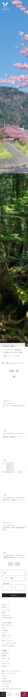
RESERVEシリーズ (6, 667)
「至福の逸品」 (5, 632)
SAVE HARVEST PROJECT (8, 647)
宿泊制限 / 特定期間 (6, 683)
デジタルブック (5, 634)
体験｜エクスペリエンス (7, 642)
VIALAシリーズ (5, 665)
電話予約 (4, 614)
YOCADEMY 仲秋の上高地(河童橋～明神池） (14, 530)
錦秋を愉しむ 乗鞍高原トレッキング (12, 439)
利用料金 (4, 680)
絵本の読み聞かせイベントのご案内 (12, 474)
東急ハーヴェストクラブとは (8, 675)
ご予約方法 (4, 678)
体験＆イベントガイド (7, 637)
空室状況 (4, 609)
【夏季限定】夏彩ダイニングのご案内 (13, 559)
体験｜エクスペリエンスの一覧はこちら (11, 358)
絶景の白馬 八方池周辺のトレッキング (14, 501)
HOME (3, 364)
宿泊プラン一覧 (5, 660)
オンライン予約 (5, 611)
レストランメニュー (6, 662)
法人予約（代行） (6, 617)
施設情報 (4, 657)
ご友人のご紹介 (5, 688)
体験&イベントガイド (11, 364)
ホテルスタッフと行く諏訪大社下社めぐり (13, 408)
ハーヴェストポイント (7, 685)
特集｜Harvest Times (7, 627)
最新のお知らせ (5, 655)
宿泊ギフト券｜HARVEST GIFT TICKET (11, 690)
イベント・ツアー (6, 639)
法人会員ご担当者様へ (7, 619)
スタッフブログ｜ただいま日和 (9, 645)
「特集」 (4, 629)
